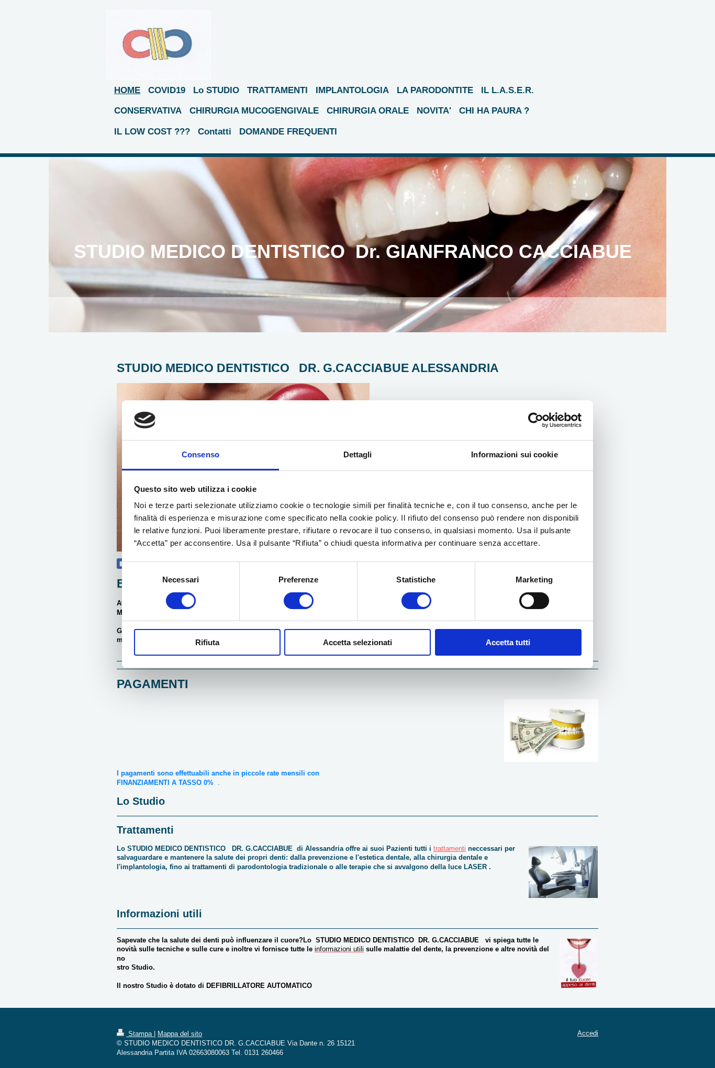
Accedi (587, 1033)
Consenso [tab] (200, 454)
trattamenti (449, 848)
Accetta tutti (508, 642)
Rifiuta (207, 642)
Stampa (140, 1034)
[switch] (299, 600)
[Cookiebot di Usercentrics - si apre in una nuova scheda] (536, 420)
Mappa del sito (180, 1034)
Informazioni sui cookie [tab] (514, 454)
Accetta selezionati (357, 642)
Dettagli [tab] (357, 454)
